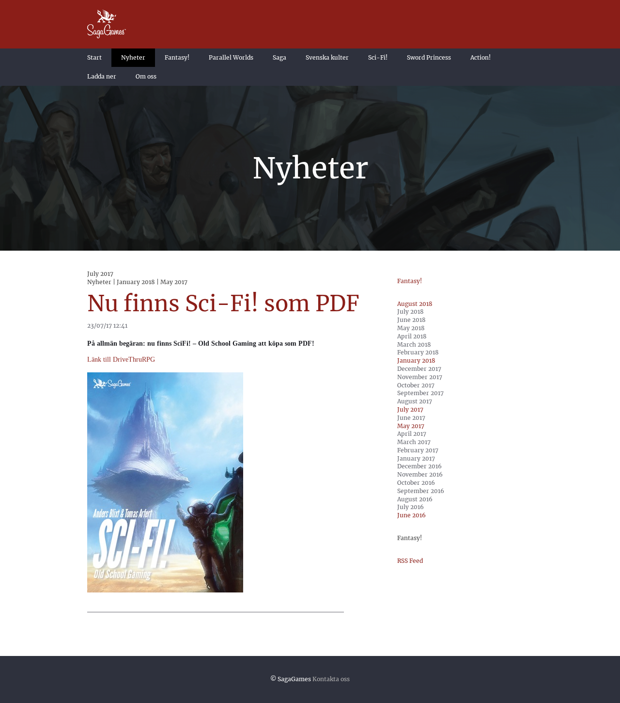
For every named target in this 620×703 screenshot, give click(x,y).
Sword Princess (429, 57)
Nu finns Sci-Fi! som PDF (223, 303)
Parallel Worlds (231, 57)
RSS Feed (410, 560)
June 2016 (411, 515)
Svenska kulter (327, 57)
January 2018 (416, 360)
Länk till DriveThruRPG (121, 359)
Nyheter (133, 57)
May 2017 (410, 426)
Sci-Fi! (378, 57)
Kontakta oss (331, 679)
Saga (279, 57)
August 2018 (415, 303)
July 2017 (410, 409)
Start (94, 57)
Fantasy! (177, 57)
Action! (480, 57)
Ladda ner (101, 76)
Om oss (146, 76)
